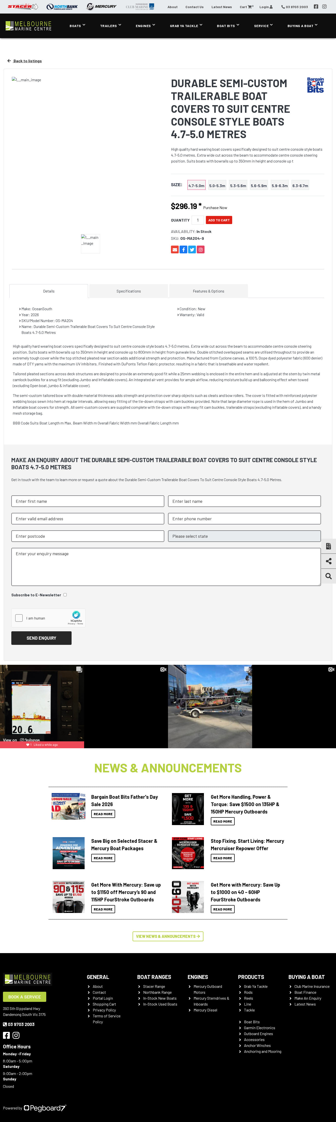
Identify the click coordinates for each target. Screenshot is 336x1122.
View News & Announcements (166, 936)
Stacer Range (154, 986)
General (98, 977)
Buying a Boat (307, 977)
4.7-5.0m (196, 185)
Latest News (222, 7)
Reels (248, 998)
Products (251, 977)
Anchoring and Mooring (262, 1051)
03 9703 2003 (21, 1024)
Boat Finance (305, 992)
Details (49, 291)
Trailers (108, 26)
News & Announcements (168, 767)
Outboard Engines (258, 1033)
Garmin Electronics (259, 1027)
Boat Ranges (154, 977)
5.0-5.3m (217, 185)
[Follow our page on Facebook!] (316, 6)
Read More (103, 814)
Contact (99, 992)
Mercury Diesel (205, 1010)
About (173, 7)
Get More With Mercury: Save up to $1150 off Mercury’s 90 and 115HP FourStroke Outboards (126, 892)
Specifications (129, 291)
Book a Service (24, 996)
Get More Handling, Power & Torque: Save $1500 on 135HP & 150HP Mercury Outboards (245, 804)
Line (247, 1004)
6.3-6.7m (300, 185)
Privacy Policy (104, 1010)
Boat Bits (226, 26)
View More (67, 806)
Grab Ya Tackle (184, 26)
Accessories (254, 1039)
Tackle (249, 1010)
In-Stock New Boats (160, 998)
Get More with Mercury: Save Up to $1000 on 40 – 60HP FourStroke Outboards (245, 892)
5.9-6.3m (280, 185)
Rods (248, 992)
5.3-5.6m (238, 185)
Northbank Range (157, 992)
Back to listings (27, 60)
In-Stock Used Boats (160, 1004)
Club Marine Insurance (312, 986)
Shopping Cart (104, 1004)
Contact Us (194, 7)
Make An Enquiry (307, 998)
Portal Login (103, 998)
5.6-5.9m (259, 185)
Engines (143, 26)
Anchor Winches (257, 1045)
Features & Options (208, 291)
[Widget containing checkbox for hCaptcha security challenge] (48, 618)
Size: (176, 184)
